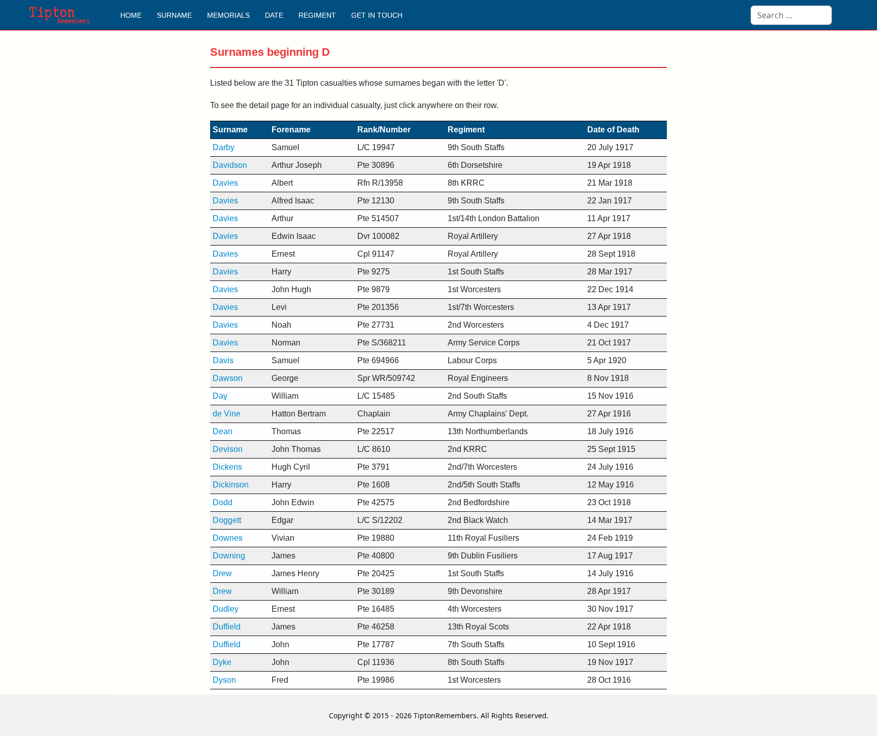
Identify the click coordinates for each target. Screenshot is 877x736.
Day (220, 396)
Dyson (224, 680)
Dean (222, 431)
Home (131, 15)
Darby (223, 147)
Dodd (222, 502)
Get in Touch (376, 15)
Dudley (226, 609)
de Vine (227, 413)
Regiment (317, 15)
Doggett (227, 520)
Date (274, 15)
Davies (225, 183)
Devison (228, 449)
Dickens (227, 467)
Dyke (222, 662)
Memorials (228, 15)
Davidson (230, 165)
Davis (223, 360)
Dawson (228, 378)
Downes (228, 538)
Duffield (227, 626)
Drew (222, 573)
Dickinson (231, 484)
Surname (174, 15)
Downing (229, 555)
